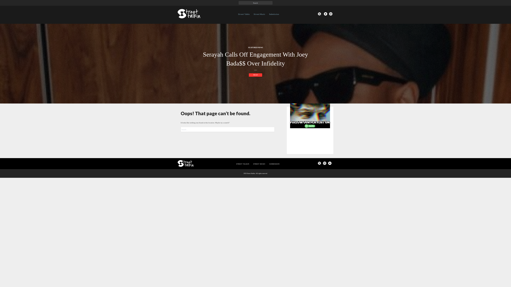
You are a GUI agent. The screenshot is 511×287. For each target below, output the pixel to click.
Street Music (259, 14)
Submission (274, 14)
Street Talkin (244, 14)
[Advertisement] (310, 174)
